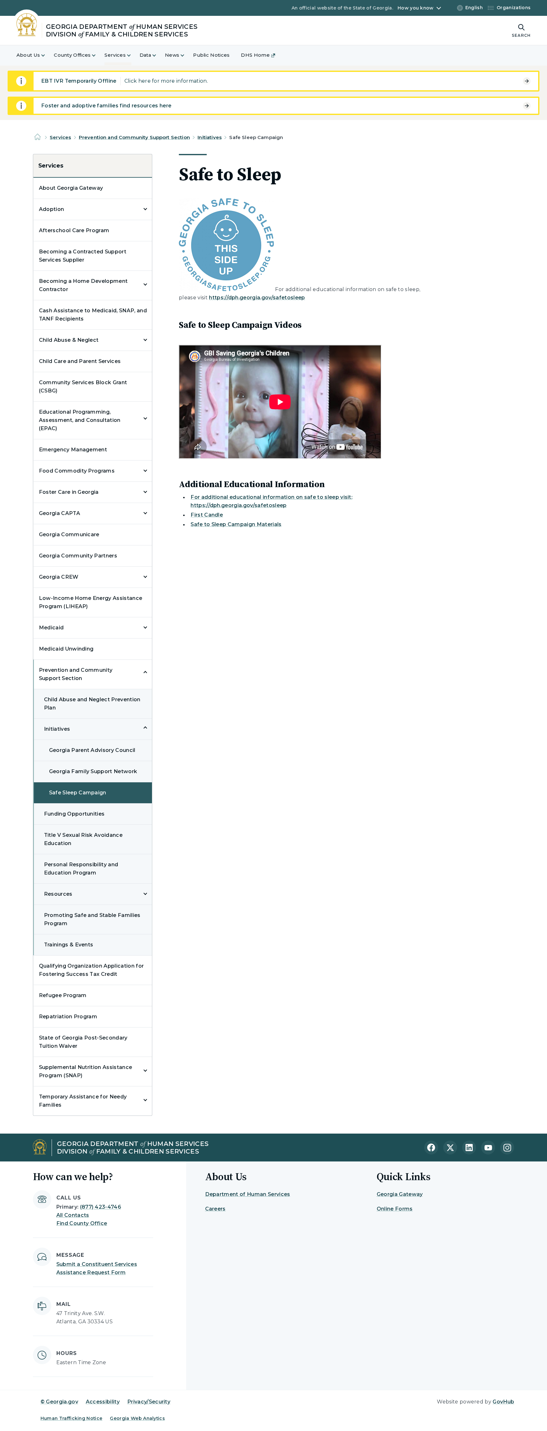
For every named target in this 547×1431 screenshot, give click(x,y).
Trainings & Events (68, 945)
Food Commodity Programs (77, 471)
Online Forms (395, 1209)
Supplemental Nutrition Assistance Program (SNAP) (85, 1071)
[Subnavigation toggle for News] (186, 55)
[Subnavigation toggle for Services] (133, 55)
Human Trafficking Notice (72, 1418)
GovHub (503, 1402)
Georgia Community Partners (78, 556)
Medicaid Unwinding (66, 649)
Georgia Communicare (69, 534)
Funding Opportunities (74, 814)
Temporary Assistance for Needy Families (83, 1101)
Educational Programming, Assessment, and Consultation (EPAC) (80, 420)
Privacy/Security (148, 1402)
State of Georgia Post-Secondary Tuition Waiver (83, 1042)
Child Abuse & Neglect (69, 340)
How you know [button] (415, 7)
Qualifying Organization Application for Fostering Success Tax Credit (91, 970)
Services (60, 137)
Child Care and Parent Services (80, 361)
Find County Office (81, 1223)
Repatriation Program (68, 1017)
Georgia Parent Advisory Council (92, 750)
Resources (58, 894)
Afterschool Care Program (74, 230)
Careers (215, 1209)
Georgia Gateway (400, 1194)
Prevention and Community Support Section (134, 137)
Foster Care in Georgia (69, 492)
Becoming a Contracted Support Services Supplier (82, 256)
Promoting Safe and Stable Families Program (92, 919)
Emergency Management (73, 450)
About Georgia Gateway (71, 188)
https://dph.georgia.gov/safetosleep (257, 298)
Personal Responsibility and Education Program (81, 869)
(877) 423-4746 (100, 1207)
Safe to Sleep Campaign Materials (236, 524)
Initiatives (210, 137)
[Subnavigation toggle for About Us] (47, 55)
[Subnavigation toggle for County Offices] (97, 55)
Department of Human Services (247, 1194)
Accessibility (103, 1402)
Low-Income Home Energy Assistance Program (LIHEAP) (90, 602)
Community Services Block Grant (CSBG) (83, 386)
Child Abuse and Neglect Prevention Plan (92, 703)
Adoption (51, 209)
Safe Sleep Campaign (77, 793)
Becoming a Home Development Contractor (83, 285)
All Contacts (72, 1215)
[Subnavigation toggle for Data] (158, 55)
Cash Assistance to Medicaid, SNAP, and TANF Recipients (93, 315)
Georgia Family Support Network (93, 771)
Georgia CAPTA (59, 513)
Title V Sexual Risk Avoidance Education (83, 839)
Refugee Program (63, 995)
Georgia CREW (59, 577)
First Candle (207, 515)
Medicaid (51, 628)
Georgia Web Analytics (137, 1418)
